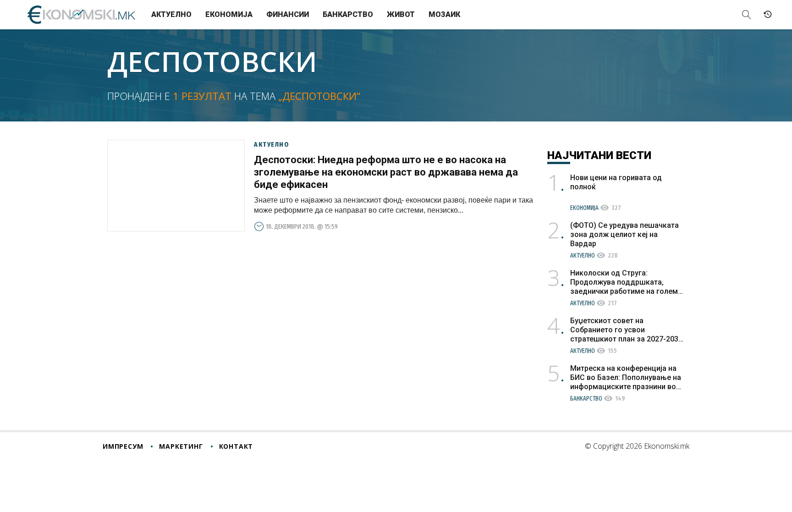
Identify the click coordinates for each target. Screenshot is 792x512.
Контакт (236, 446)
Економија (229, 14)
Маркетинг (181, 446)
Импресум (123, 446)
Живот (401, 14)
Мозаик (444, 14)
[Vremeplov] (767, 14)
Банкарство (348, 14)
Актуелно (171, 14)
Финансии (287, 14)
